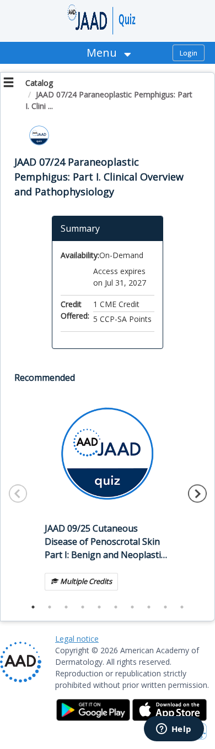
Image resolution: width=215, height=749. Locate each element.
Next (197, 493)
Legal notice (77, 638)
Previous (18, 493)
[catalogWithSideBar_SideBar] (8, 83)
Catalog (39, 83)
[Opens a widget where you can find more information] (173, 729)
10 (181, 607)
